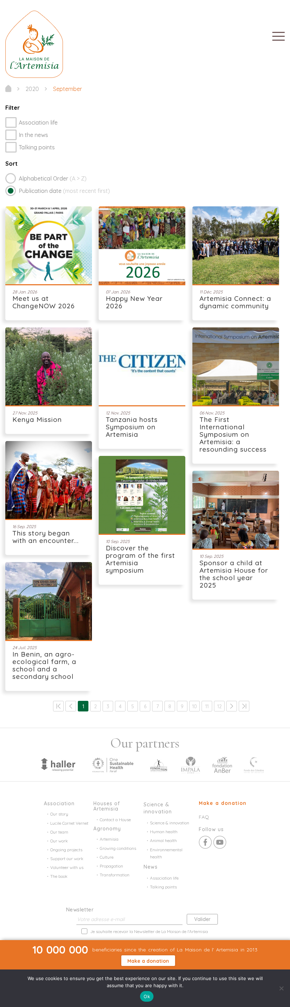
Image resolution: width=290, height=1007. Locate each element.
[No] (281, 988)
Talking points (37, 147)
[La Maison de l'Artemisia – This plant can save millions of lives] (34, 43)
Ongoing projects (66, 849)
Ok (147, 996)
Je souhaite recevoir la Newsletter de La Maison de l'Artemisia (149, 931)
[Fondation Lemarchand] (159, 764)
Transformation (114, 874)
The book (59, 876)
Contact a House (115, 819)
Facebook (205, 842)
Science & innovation (169, 822)
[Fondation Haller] (57, 764)
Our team (59, 832)
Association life (38, 122)
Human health (164, 831)
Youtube (219, 842)
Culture (107, 857)
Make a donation (222, 803)
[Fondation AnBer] (222, 764)
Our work (59, 840)
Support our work (66, 858)
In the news (33, 134)
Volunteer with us (66, 867)
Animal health (163, 840)
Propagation (111, 866)
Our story (59, 814)
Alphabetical (53, 178)
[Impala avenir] (190, 764)
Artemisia (109, 839)
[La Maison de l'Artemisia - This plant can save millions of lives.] (8, 88)
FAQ (204, 817)
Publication (64, 190)
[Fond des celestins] (254, 764)
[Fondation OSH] (113, 764)
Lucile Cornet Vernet (69, 823)
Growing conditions (118, 848)
